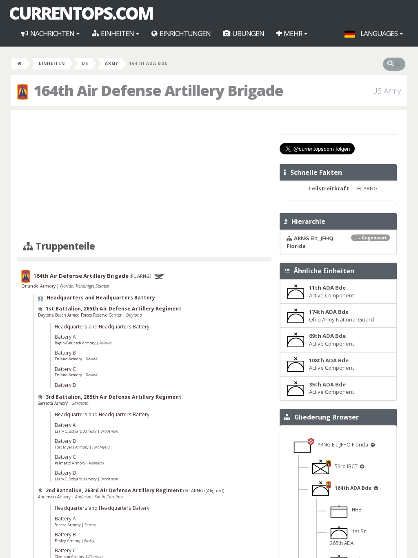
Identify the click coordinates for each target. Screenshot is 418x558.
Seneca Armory (68, 524)
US (85, 63)
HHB (355, 509)
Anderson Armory (55, 497)
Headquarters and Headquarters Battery (101, 297)
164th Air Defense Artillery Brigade (81, 275)
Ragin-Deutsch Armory (75, 343)
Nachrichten (52, 33)
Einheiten (117, 33)
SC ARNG (194, 490)
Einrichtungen (184, 33)
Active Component (331, 291)
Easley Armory (68, 540)
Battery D (65, 385)
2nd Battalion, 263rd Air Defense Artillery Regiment (114, 490)
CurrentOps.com (81, 13)
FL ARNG (140, 276)
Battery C (65, 369)
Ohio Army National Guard (341, 315)
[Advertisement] (144, 175)
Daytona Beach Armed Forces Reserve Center (80, 315)
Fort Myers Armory (72, 447)
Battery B (65, 352)
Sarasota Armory (53, 403)
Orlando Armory (39, 286)
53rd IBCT (345, 466)
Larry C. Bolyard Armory (76, 431)
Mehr (292, 33)
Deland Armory (69, 359)
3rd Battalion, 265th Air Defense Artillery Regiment (114, 396)
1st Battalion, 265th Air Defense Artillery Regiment (114, 308)
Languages (379, 33)
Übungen (247, 33)
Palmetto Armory (70, 463)
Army (111, 63)
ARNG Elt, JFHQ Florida (341, 444)
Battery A (65, 336)
